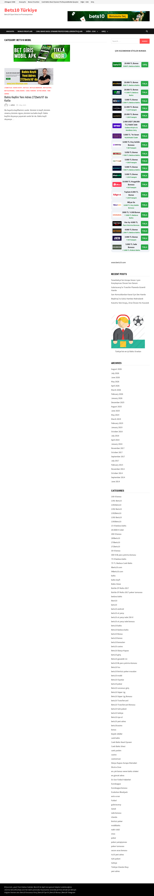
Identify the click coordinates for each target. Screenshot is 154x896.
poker (113, 838)
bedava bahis (116, 596)
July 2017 (115, 460)
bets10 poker (116, 684)
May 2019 (115, 415)
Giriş (92, 2)
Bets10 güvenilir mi (119, 659)
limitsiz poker (117, 821)
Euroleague (116, 783)
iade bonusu (116, 813)
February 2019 (117, 423)
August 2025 (116, 406)
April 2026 (115, 385)
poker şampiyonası (119, 842)
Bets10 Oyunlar (117, 679)
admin (13, 105)
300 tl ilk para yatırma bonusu (123, 555)
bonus (113, 729)
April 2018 (115, 440)
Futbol (114, 800)
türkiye (114, 863)
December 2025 (117, 402)
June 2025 (115, 410)
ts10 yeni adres (117, 854)
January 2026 (116, 398)
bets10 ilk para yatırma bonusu (124, 663)
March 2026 (116, 390)
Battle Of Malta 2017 (120, 588)
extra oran (41, 91)
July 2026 (115, 373)
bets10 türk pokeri (119, 709)
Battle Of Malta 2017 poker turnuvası (126, 592)
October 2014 (117, 473)
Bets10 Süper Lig (118, 692)
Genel (113, 808)
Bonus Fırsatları (33, 2)
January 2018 (116, 444)
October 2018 (117, 431)
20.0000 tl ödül (117, 530)
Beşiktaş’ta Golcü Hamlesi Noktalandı (127, 298)
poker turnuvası (117, 846)
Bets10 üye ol (117, 717)
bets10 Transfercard (119, 700)
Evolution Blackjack (119, 792)
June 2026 (115, 377)
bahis (113, 575)
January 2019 (116, 427)
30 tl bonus (115, 550)
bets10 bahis (116, 625)
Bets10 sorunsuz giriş (120, 688)
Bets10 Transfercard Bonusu (123, 704)
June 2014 (115, 481)
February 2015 (117, 465)
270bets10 (115, 542)
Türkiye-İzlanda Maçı (120, 867)
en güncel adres (117, 775)
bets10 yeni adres (118, 721)
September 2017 (118, 456)
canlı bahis (20, 91)
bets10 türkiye (117, 713)
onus (113, 833)
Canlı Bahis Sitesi (118, 746)
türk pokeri (115, 858)
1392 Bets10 (116, 509)
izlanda (114, 817)
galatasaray (116, 804)
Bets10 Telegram (68, 892)
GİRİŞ (145, 64)
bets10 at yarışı (117, 613)
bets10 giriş (116, 654)
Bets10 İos (47, 88)
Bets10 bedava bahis (120, 629)
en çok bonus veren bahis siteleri (124, 771)
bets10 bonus (116, 638)
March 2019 (116, 419)
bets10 (26, 88)
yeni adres (115, 871)
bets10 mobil (9, 91)
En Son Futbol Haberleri (121, 779)
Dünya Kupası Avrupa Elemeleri (124, 763)
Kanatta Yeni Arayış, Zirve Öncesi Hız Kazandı (130, 303)
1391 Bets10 (116, 500)
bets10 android (36, 88)
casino (114, 754)
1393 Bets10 (116, 517)
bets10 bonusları (118, 642)
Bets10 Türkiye (20, 10)
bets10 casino (117, 646)
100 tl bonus (116, 496)
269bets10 (115, 538)
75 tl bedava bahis (118, 559)
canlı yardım (31, 91)
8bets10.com (116, 567)
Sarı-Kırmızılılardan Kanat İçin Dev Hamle (128, 294)
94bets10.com (117, 571)
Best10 (114, 600)
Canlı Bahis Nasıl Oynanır (121, 742)
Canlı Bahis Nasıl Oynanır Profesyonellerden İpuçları (60, 2)
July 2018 (115, 435)
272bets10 (8, 88)
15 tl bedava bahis (118, 525)
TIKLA (144, 83)
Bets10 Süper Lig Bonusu (121, 696)
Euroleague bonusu (119, 788)
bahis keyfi (17, 88)
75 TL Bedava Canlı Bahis (121, 563)
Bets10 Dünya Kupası (120, 650)
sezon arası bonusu (119, 850)
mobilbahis (115, 825)
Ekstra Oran (116, 767)
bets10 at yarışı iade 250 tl (122, 617)
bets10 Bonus (117, 634)
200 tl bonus (116, 534)
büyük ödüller (116, 734)
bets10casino (116, 725)
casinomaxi (116, 759)
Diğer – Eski (85, 2)
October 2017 (117, 452)
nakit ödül (115, 829)
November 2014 (117, 469)
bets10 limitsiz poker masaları (123, 671)
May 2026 (115, 381)
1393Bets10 (116, 521)
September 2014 (118, 477)
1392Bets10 (116, 513)
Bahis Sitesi (116, 584)
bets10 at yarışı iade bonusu (123, 621)
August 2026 (116, 369)
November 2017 (117, 448)
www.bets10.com (118, 262)
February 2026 (117, 394)
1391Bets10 (116, 505)
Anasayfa (22, 2)
